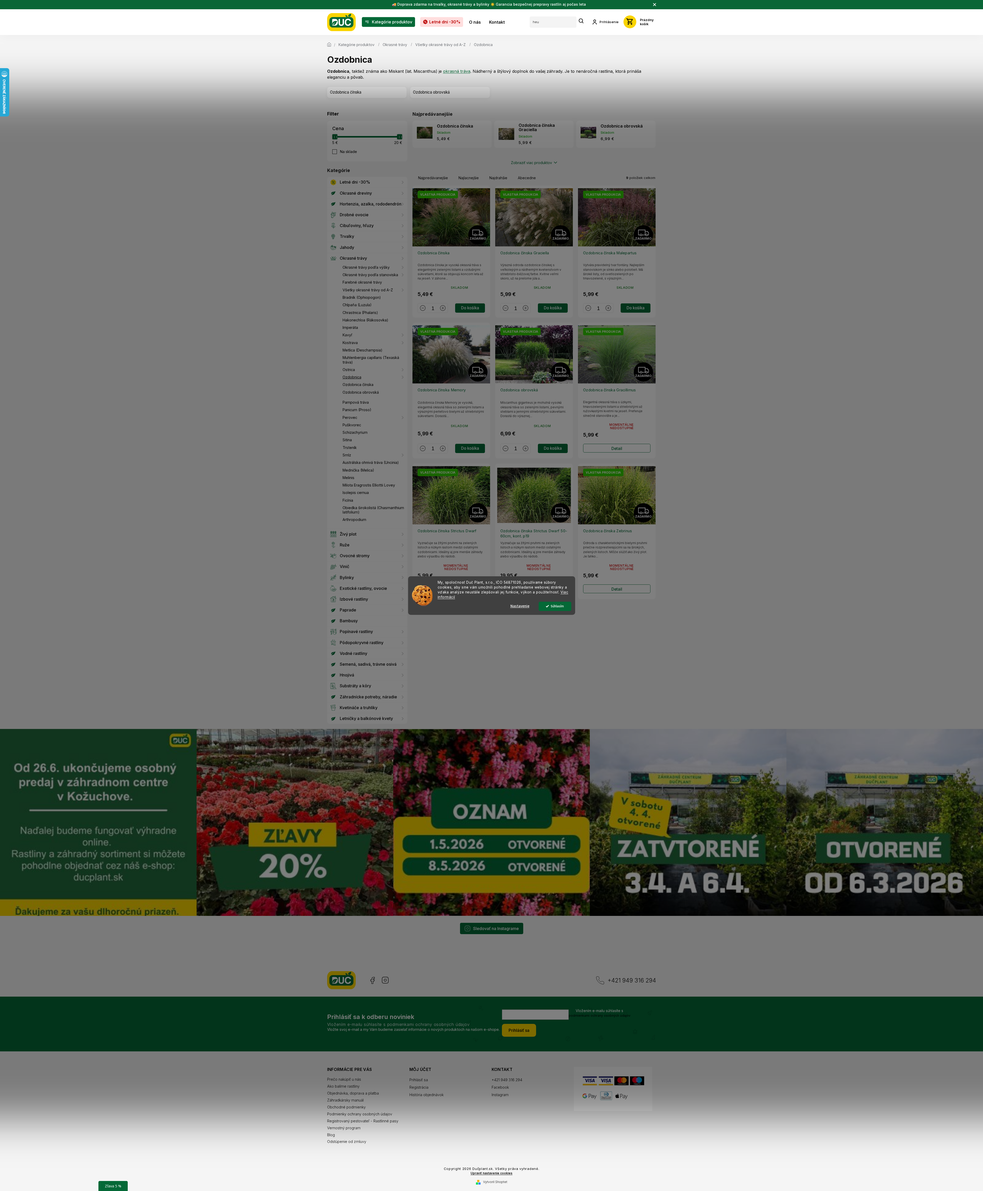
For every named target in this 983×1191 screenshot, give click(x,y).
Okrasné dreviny (356, 193)
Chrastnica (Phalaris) (360, 312)
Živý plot (348, 534)
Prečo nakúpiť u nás (344, 1079)
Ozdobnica (352, 377)
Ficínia (348, 500)
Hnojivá (347, 675)
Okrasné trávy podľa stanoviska (370, 275)
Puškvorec (352, 425)
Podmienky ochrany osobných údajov (359, 1114)
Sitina (347, 440)
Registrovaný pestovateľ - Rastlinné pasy (362, 1121)
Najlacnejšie (468, 178)
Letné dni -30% (355, 182)
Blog (331, 1135)
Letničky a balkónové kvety (366, 718)
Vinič (344, 566)
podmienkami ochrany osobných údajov (599, 1015)
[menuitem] (388, 22)
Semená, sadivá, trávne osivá (368, 664)
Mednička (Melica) (358, 470)
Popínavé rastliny (356, 631)
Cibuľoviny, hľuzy (357, 225)
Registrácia (418, 1087)
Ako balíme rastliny (343, 1086)
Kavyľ (347, 335)
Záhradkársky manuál (345, 1100)
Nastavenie (519, 606)
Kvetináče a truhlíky (359, 707)
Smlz (347, 455)
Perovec (350, 417)
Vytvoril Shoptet (495, 1182)
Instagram (385, 980)
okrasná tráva (456, 71)
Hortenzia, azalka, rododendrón (370, 203)
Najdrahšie (498, 178)
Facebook (372, 980)
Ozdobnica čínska (358, 384)
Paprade (348, 609)
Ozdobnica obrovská (361, 392)
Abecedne (527, 178)
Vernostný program (344, 1128)
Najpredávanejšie (433, 178)
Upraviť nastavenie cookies (491, 1173)
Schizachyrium (355, 432)
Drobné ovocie (354, 214)
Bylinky (347, 577)
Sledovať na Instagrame (496, 928)
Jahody (347, 247)
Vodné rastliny (353, 653)
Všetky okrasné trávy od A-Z (368, 290)
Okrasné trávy (353, 258)
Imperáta (350, 327)
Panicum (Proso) (357, 410)
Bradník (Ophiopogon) (362, 297)
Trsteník (350, 447)
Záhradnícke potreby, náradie (368, 696)
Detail (616, 448)
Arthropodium (354, 519)
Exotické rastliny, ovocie (363, 588)
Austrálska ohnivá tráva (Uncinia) (371, 462)
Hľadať (581, 21)
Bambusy (349, 620)
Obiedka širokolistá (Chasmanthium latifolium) (373, 510)
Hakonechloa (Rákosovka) (365, 320)
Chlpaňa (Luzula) (357, 305)
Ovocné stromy (355, 555)
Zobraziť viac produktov (531, 162)
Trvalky (347, 236)
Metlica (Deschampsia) (362, 350)
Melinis (348, 477)
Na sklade (348, 151)
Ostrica (349, 369)
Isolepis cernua (356, 492)
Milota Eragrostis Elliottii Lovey (369, 485)
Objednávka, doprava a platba (353, 1093)
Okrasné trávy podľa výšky (366, 267)
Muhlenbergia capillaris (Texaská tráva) (371, 359)
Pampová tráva (356, 402)
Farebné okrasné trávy (362, 282)
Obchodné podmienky (346, 1107)
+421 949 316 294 (632, 980)
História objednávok (426, 1095)
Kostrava (350, 342)
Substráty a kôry (355, 685)
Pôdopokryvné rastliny (361, 642)
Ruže (345, 544)
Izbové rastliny (354, 599)
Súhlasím (557, 606)
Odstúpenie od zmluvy (346, 1141)
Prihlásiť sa (519, 1030)
